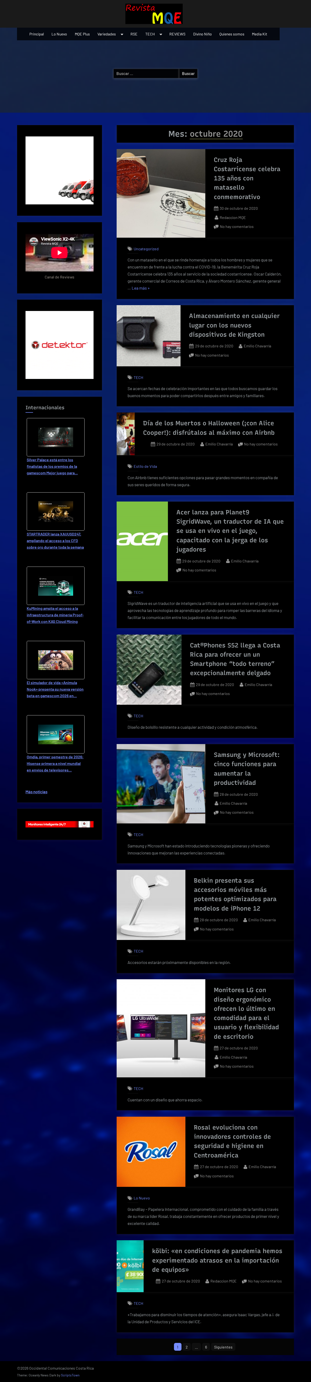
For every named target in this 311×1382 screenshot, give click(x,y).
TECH (150, 34)
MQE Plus (82, 34)
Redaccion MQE (233, 217)
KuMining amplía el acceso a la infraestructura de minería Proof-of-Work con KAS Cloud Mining (55, 615)
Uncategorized (146, 248)
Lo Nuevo (59, 34)
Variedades (106, 34)
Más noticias (36, 791)
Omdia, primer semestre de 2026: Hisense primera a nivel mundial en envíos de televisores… (55, 763)
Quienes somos (231, 34)
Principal (36, 34)
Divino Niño (202, 34)
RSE (134, 34)
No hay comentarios (237, 227)
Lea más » (141, 288)
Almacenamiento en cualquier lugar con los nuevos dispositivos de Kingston (234, 325)
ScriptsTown (70, 1375)
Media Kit (259, 34)
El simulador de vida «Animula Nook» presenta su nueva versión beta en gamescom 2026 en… (55, 689)
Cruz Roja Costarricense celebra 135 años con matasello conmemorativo (247, 178)
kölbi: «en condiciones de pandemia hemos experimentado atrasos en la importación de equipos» (217, 1260)
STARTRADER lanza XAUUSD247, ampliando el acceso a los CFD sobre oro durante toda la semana (55, 540)
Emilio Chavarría (257, 345)
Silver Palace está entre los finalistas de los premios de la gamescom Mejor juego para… (52, 466)
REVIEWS (177, 34)
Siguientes (223, 1347)
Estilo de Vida (145, 466)
